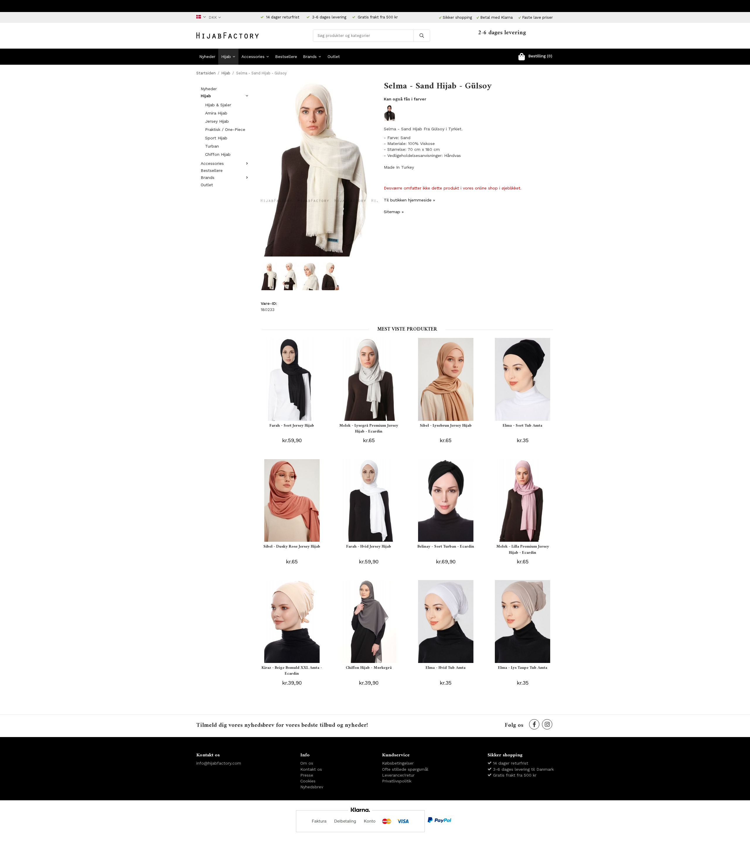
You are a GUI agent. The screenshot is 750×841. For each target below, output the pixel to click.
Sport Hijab (216, 138)
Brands (310, 56)
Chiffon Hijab (218, 154)
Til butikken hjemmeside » (409, 200)
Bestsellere (286, 56)
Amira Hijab (216, 113)
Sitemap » (394, 211)
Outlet (334, 56)
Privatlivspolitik (396, 781)
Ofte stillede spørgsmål (405, 769)
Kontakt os (311, 769)
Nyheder (207, 56)
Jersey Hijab (217, 121)
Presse (306, 775)
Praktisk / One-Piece (225, 129)
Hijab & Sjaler (218, 104)
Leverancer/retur (398, 775)
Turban (212, 146)
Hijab (226, 56)
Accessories (253, 56)
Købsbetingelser (398, 763)
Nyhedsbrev (311, 786)
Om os (306, 763)
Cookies (308, 781)
